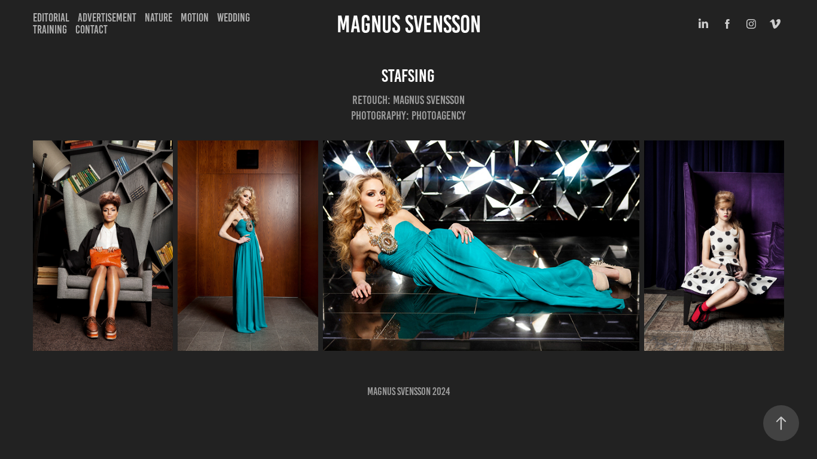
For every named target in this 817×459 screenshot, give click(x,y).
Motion (195, 17)
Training (50, 29)
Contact (91, 29)
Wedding (233, 17)
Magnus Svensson (409, 24)
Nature (158, 17)
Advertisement (107, 17)
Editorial (51, 17)
